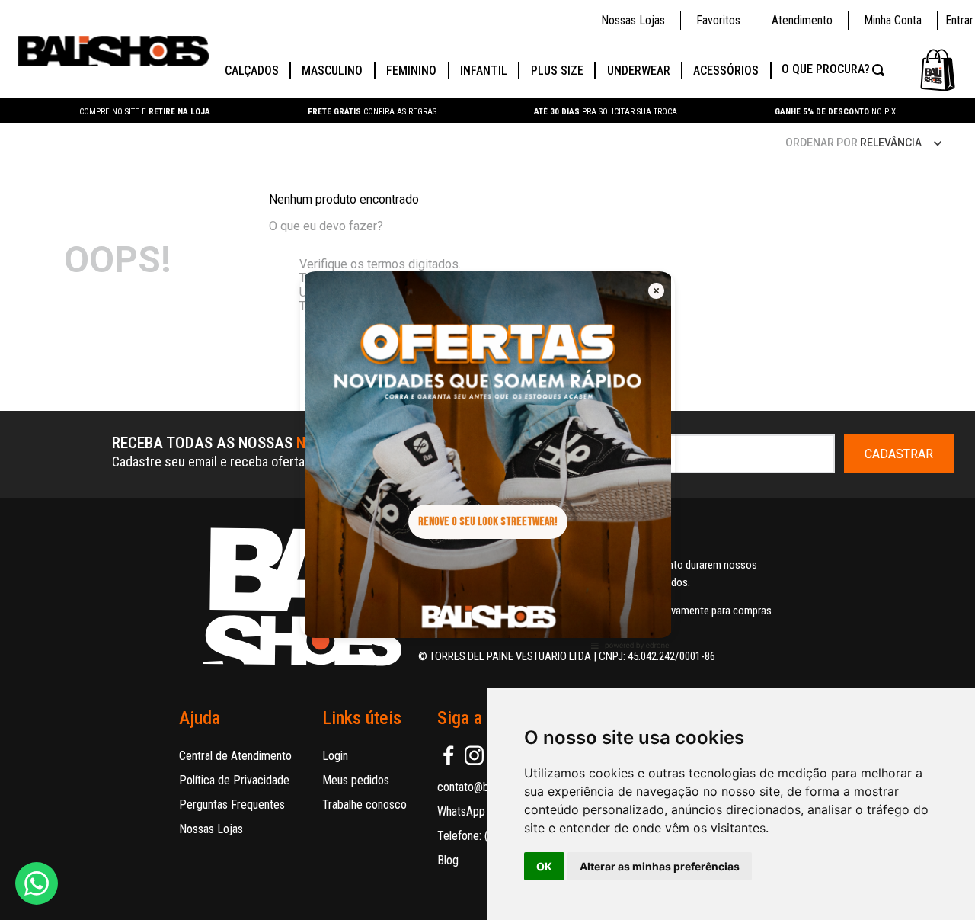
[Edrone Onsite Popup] (487, 460)
